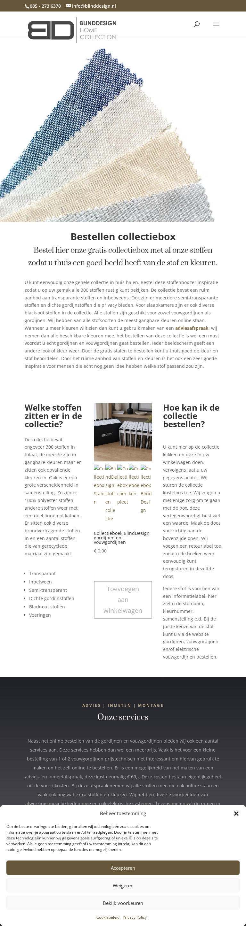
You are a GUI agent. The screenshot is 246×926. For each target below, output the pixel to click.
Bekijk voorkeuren (123, 903)
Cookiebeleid (107, 917)
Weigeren (123, 885)
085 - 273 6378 (45, 6)
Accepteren (123, 868)
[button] (236, 813)
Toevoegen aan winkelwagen (122, 599)
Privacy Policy (135, 917)
